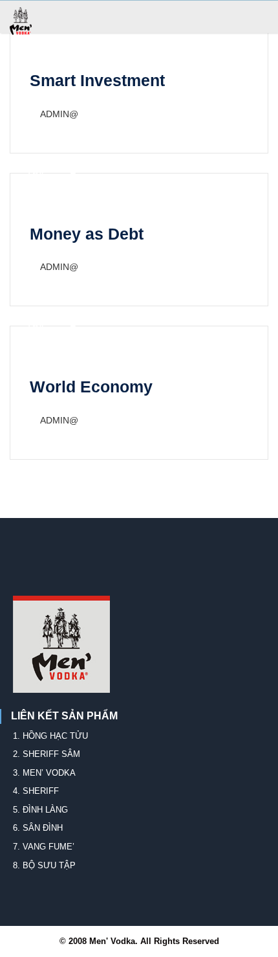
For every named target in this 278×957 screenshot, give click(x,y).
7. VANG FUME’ (43, 846)
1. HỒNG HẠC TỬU (50, 736)
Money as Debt (87, 234)
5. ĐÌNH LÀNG (40, 810)
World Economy (91, 386)
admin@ (59, 114)
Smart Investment (97, 80)
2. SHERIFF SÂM (46, 754)
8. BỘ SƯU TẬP (44, 865)
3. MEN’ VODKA (44, 773)
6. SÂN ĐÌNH (38, 828)
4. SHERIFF (36, 791)
